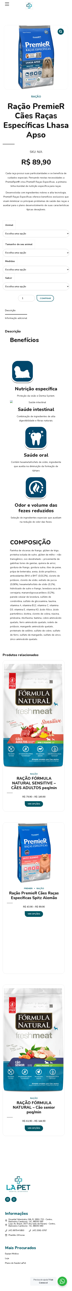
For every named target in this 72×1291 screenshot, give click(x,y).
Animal (9, 225)
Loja (7, 1258)
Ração (36, 96)
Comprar (45, 298)
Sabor (8, 278)
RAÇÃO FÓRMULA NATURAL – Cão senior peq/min (34, 1107)
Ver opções (34, 804)
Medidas (10, 261)
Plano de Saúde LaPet (15, 1263)
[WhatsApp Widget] (62, 1281)
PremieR (28, 888)
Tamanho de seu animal (18, 244)
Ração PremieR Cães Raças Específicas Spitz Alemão (34, 895)
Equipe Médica (12, 1253)
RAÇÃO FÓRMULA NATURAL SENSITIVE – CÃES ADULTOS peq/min (34, 783)
